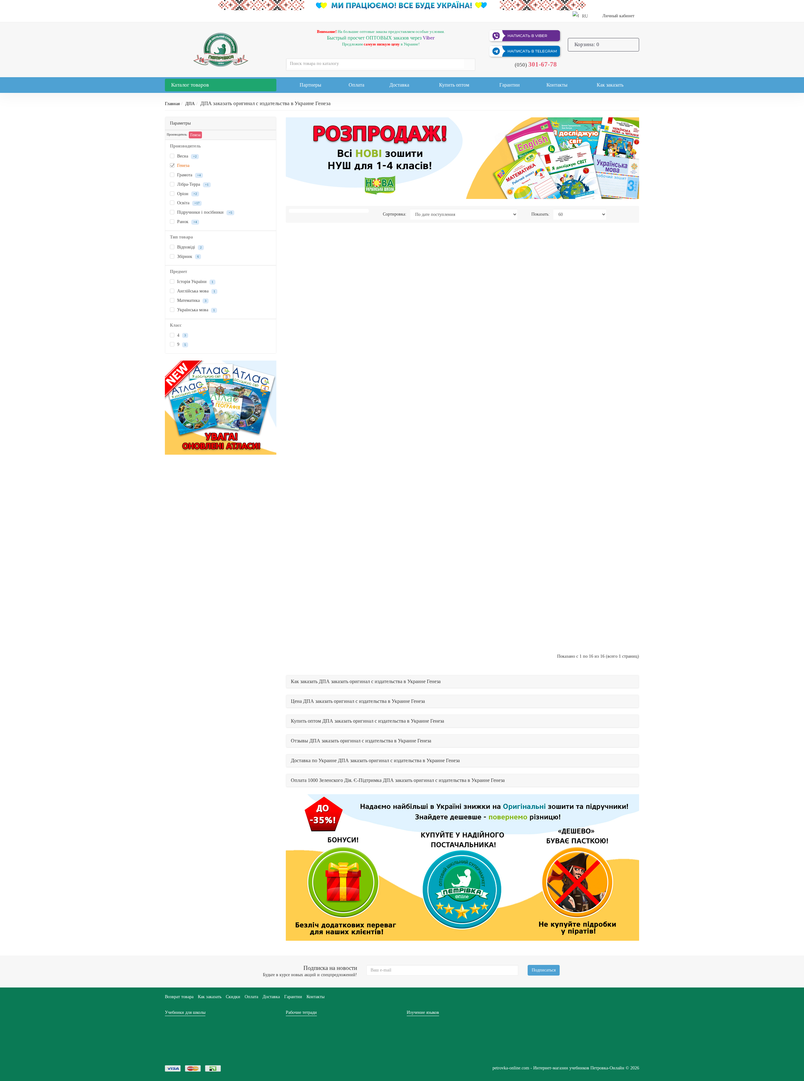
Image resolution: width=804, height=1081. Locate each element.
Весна (186, 156)
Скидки (233, 996)
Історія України (194, 281)
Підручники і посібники (204, 212)
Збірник (187, 256)
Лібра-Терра (192, 184)
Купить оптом (454, 85)
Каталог (190, 85)
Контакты (557, 85)
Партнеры (310, 85)
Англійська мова (195, 291)
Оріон (186, 193)
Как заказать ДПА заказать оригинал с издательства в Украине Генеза (366, 681)
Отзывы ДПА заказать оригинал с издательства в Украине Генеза (361, 740)
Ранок (186, 221)
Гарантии (509, 85)
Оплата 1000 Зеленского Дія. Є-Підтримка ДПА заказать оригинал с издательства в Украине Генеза (398, 780)
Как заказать (610, 85)
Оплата (356, 85)
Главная (172, 103)
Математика (191, 300)
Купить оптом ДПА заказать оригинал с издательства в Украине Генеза (367, 721)
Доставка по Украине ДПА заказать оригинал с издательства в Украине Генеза (375, 760)
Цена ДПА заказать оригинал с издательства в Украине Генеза (358, 701)
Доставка (399, 85)
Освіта (187, 203)
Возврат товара (179, 996)
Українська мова (195, 310)
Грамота (188, 175)
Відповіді (189, 247)
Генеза (195, 135)
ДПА (190, 103)
